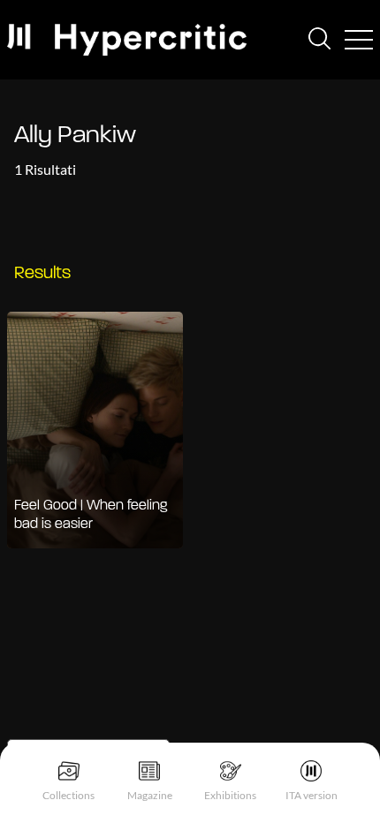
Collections (68, 795)
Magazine (149, 795)
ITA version (311, 795)
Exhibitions (230, 795)
